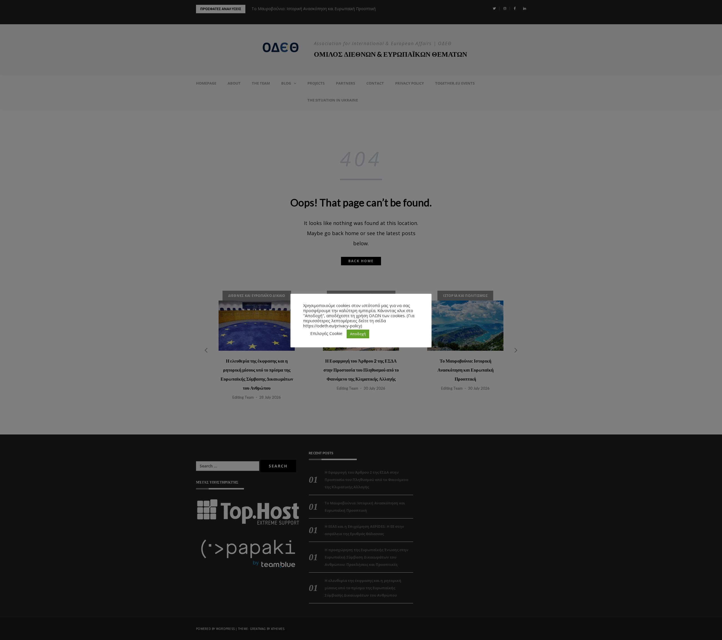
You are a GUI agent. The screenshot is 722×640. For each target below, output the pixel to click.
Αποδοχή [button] (358, 333)
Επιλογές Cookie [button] (326, 333)
